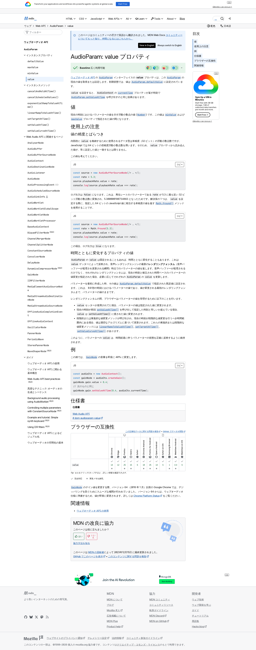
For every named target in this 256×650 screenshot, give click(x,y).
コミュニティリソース (161, 604)
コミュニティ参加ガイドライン (143, 638)
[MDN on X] (36, 617)
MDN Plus (112, 621)
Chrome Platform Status (146, 495)
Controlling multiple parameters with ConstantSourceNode (44, 409)
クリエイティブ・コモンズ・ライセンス (138, 644)
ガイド (195, 610)
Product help (114, 626)
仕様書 (197, 55)
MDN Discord (156, 615)
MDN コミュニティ (159, 599)
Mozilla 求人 (113, 610)
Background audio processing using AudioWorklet (43, 400)
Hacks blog (198, 626)
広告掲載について (116, 615)
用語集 (195, 621)
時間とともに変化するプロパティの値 (102, 253)
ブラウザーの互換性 (205, 60)
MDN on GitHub (157, 621)
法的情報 (116, 638)
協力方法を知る (81, 543)
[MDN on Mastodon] (42, 617)
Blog (182, 18)
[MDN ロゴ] (30, 593)
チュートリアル (200, 615)
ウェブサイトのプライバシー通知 (64, 638)
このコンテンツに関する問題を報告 (127, 556)
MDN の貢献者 (96, 552)
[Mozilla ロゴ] (33, 638)
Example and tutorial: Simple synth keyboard (42, 419)
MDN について (115, 599)
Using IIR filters (36, 426)
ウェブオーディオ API (83, 77)
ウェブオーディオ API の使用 (93, 510)
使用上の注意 (201, 46)
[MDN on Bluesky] (31, 617)
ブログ (110, 604)
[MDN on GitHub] (25, 617)
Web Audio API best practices (43, 378)
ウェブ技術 (198, 599)
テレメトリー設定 (97, 638)
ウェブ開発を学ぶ (201, 604)
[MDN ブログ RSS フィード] (47, 617)
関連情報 (199, 65)
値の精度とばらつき (87, 134)
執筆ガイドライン (158, 610)
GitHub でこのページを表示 (88, 556)
